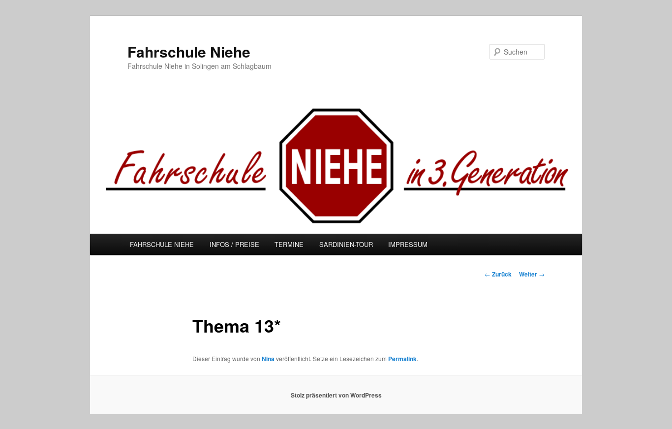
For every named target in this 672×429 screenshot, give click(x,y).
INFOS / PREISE (234, 244)
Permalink (402, 358)
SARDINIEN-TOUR (346, 244)
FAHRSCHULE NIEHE (162, 244)
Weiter (532, 274)
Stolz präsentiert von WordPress (336, 395)
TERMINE (289, 244)
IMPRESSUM (408, 244)
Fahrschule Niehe (188, 51)
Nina (268, 358)
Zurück (498, 274)
